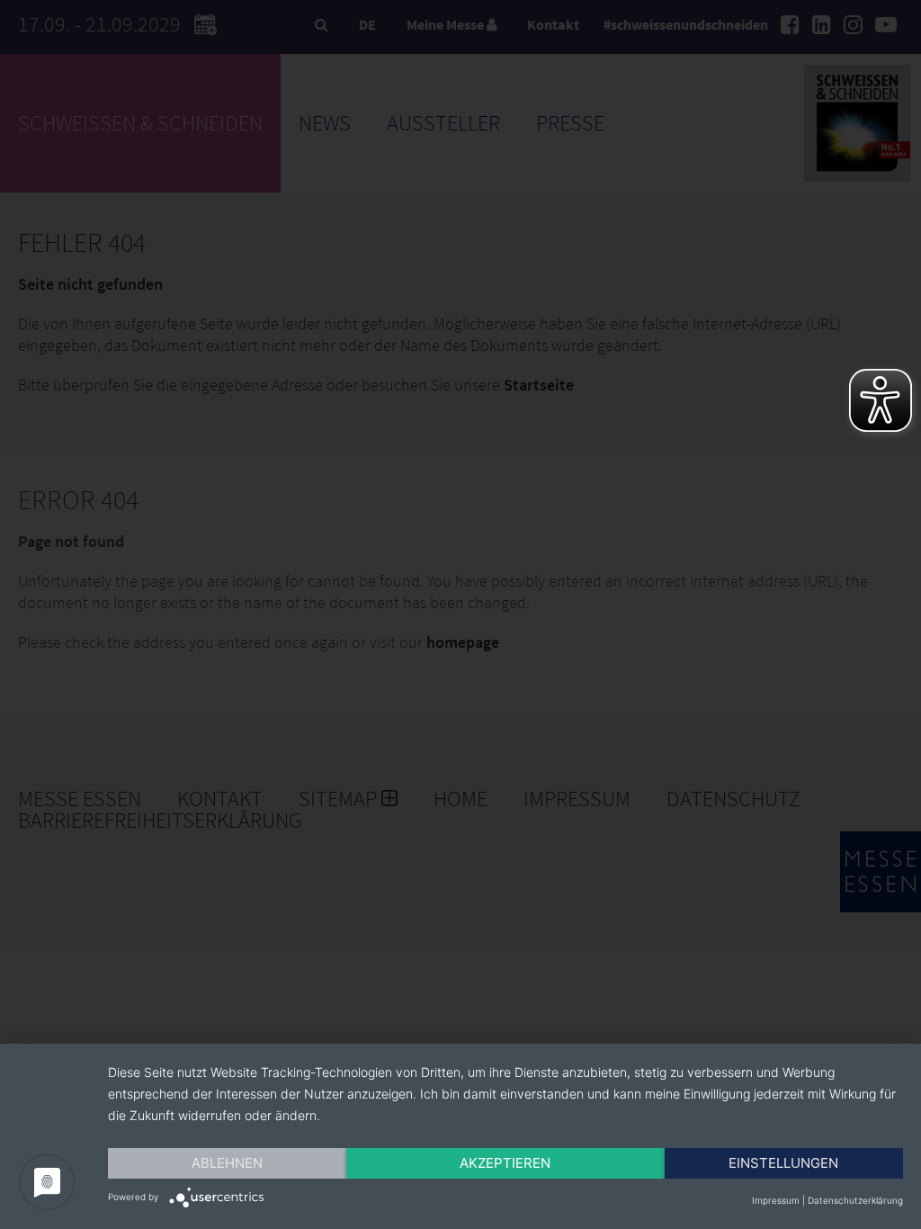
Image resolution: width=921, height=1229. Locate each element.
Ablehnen (227, 1162)
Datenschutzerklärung (855, 1200)
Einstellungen (783, 1162)
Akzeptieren (505, 1162)
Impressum (776, 1200)
